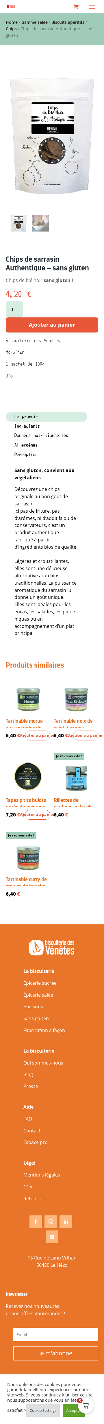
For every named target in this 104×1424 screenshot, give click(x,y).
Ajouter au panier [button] (37, 735)
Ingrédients (27, 426)
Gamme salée (34, 22)
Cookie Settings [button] (43, 1410)
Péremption (26, 454)
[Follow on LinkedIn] (66, 1221)
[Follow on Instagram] (50, 1221)
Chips (11, 28)
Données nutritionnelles (41, 435)
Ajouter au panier (52, 324)
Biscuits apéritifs (67, 22)
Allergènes (26, 445)
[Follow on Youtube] (52, 1236)
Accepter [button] (73, 1410)
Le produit (26, 416)
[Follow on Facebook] (35, 1221)
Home (12, 22)
